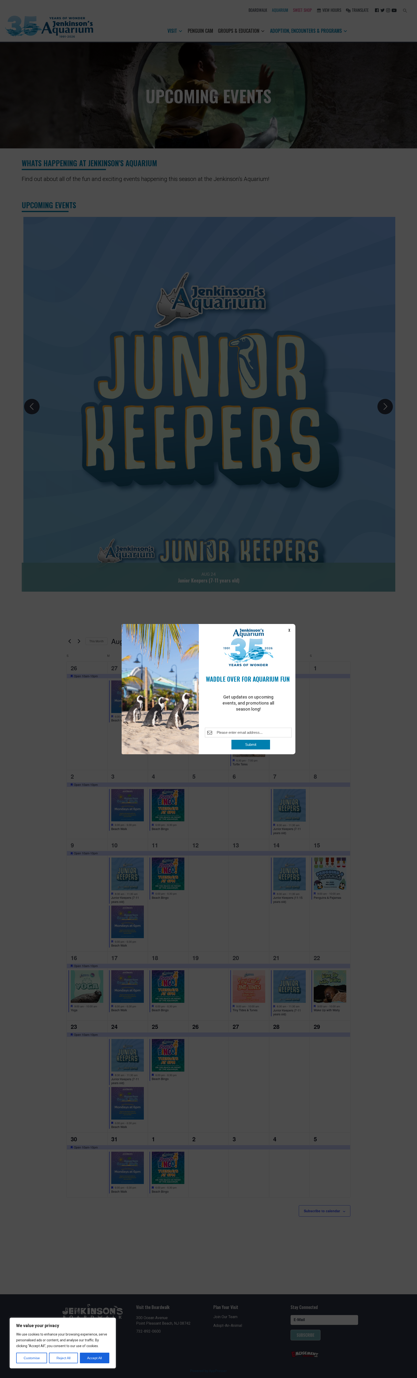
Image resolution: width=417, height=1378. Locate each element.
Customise (32, 1358)
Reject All (63, 1358)
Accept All (94, 1358)
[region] (63, 1343)
